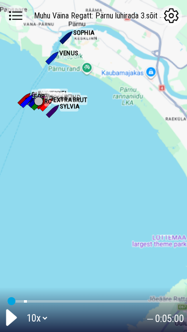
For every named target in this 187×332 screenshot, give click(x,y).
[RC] (38, 101)
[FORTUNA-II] (27, 100)
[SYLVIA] (53, 110)
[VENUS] (53, 57)
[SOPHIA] (67, 36)
